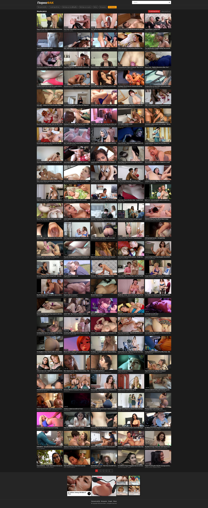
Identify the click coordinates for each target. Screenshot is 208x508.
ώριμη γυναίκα (159, 277)
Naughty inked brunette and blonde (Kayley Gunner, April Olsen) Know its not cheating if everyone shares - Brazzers (131, 314)
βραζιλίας (147, 125)
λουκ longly (124, 49)
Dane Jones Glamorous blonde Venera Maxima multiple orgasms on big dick (50, 181)
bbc (41, 106)
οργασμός (44, 277)
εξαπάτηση (67, 372)
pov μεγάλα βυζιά (41, 334)
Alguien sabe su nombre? (70, 295)
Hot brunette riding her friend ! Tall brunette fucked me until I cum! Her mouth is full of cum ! (104, 408)
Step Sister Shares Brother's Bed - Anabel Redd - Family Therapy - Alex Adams (131, 200)
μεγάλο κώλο (99, 87)
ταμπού (72, 372)
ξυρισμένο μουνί (149, 429)
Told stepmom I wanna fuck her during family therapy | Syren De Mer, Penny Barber (158, 295)
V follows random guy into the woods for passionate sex (131, 29)
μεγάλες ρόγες (102, 239)
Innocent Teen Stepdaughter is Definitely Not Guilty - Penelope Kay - (158, 333)
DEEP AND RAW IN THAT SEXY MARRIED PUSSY (76, 48)
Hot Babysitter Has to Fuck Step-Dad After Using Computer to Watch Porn (50, 333)
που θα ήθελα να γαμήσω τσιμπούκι (127, 296)
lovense (131, 220)
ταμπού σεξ (73, 334)
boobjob (93, 391)
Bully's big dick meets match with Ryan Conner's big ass (50, 408)
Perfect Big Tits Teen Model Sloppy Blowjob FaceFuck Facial (104, 427)
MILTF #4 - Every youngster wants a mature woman (158, 200)
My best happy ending (96, 295)
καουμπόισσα (148, 68)
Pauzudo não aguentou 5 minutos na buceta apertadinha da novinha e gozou (77, 257)
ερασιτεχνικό (148, 163)
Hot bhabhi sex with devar (151, 314)
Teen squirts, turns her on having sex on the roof (103, 124)
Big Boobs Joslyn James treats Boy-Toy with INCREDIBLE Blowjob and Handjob (131, 295)
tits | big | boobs (124, 125)
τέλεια (124, 448)
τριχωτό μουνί (122, 68)
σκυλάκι (39, 277)
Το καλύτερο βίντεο (54, 7)
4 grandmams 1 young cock (152, 29)
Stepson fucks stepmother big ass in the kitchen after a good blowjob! (50, 29)
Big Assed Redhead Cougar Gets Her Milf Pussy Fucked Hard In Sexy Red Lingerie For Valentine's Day (50, 124)
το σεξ (46, 68)
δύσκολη (93, 87)
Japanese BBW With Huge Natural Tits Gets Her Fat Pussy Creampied (131, 105)
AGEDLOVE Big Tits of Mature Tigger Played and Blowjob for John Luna (104, 105)
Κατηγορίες (103, 7)
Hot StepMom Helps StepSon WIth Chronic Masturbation (50, 352)
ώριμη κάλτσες (68, 163)
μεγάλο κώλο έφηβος (50, 87)
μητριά (97, 353)
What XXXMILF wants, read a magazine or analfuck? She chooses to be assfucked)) (158, 162)
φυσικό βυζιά (67, 239)
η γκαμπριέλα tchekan (105, 258)
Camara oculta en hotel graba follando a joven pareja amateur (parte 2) (158, 389)
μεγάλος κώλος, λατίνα (81, 258)
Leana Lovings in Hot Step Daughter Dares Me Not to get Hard (158, 257)
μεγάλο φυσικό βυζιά (79, 125)
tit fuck (52, 258)
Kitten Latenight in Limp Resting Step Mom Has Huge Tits (131, 48)
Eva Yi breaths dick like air (98, 371)
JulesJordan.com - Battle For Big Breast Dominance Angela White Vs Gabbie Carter (50, 371)
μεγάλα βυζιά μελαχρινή (127, 353)
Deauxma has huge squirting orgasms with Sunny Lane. (50, 314)
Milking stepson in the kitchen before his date (103, 238)
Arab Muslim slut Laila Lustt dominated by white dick (104, 143)
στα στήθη (163, 391)
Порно (41, 3)
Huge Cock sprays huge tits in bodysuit (155, 371)
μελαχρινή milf (122, 182)
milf (65, 277)
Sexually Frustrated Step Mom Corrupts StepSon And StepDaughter (104, 219)
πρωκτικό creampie (96, 125)
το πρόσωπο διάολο (78, 315)
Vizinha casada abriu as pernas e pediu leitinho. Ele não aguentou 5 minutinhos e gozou (50, 86)
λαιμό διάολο (40, 68)
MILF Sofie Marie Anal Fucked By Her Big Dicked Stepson (77, 143)
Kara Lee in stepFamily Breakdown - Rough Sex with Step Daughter (131, 257)
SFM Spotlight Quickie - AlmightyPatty (155, 238)
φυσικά (74, 144)
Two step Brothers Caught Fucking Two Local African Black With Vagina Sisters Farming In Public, (158, 48)
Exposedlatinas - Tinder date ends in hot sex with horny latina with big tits (50, 465)
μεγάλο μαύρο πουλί (106, 372)
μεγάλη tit (126, 144)
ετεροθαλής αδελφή (162, 448)
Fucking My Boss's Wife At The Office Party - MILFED (158, 352)
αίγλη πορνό (43, 163)
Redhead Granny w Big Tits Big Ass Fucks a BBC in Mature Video (77, 124)
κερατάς (123, 239)
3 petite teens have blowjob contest (100, 48)
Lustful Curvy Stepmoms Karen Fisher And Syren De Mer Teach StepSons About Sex (131, 408)
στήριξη (127, 334)
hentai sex (124, 372)
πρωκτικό (39, 296)
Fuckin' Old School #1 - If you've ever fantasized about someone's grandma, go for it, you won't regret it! (158, 276)
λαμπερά (42, 448)
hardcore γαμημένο (150, 277)
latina (92, 182)
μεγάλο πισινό (148, 467)
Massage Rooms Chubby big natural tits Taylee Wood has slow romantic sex (77, 181)
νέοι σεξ (46, 182)
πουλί (69, 68)
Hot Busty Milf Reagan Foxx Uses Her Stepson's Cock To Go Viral (77, 105)
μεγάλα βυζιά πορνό (48, 467)
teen (93, 31)
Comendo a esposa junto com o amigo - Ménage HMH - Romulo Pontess (158, 124)
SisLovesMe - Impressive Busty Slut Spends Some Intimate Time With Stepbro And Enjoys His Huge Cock (104, 389)
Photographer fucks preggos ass (154, 408)
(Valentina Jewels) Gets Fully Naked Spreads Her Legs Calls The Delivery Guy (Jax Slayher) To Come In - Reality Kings (104, 446)
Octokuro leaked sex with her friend (73, 408)
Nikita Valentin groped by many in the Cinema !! (103, 257)
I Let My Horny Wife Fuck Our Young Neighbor (130, 238)
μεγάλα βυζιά (154, 49)
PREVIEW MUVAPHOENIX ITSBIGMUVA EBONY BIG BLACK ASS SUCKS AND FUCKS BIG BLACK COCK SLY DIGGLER (50, 389)
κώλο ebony (94, 201)
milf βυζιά (66, 49)
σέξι (146, 353)
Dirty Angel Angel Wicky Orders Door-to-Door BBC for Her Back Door (77, 29)
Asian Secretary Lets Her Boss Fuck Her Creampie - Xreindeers (104, 86)
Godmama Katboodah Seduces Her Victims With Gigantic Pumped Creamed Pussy (50, 238)
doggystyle (148, 49)
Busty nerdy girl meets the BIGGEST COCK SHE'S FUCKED (104, 67)
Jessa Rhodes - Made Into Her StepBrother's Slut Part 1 (131, 143)
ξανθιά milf (67, 31)
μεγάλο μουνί (40, 182)
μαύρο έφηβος (156, 106)
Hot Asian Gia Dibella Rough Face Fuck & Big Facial (50, 67)
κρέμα (154, 182)
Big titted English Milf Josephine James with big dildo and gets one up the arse (50, 295)
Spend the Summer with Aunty (44, 48)
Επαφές (110, 501)
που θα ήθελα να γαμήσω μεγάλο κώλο (47, 125)
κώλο (46, 31)
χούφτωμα (121, 144)
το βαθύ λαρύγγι (41, 372)
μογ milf (42, 239)
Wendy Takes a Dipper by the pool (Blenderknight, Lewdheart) (77, 352)
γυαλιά (119, 277)
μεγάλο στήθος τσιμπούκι (43, 258)
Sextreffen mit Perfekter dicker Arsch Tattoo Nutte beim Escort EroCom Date (131, 446)
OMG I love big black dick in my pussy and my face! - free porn (158, 105)
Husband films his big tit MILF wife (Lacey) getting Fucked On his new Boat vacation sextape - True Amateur (158, 86)
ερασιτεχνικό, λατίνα (123, 220)
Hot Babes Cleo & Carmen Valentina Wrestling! (130, 86)
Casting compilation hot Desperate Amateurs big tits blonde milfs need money (104, 333)
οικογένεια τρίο (149, 296)
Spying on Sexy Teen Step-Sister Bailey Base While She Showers (77, 446)
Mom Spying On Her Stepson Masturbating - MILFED (77, 371)
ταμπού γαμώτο (71, 467)
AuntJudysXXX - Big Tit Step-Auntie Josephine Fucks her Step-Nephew (77, 162)
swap (119, 239)
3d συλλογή (148, 239)
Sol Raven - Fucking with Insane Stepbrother (102, 276)
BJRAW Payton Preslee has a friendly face (48, 257)
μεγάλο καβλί (129, 68)
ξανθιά (65, 68)
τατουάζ (93, 144)
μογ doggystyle (68, 201)
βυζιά (71, 31)
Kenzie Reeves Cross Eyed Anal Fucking (47, 427)
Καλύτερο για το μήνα (85, 7)
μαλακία (66, 87)
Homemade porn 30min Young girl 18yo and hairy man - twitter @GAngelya (131, 67)
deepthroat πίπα (68, 315)
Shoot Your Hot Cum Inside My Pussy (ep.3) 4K (49, 219)
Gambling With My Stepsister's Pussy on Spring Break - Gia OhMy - (77, 333)
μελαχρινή (74, 182)
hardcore (93, 296)
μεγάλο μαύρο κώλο (42, 410)
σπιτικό (39, 220)
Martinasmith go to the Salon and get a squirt (130, 219)
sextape (157, 87)
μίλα (40, 49)
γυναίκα (106, 334)
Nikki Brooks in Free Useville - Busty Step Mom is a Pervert (50, 200)
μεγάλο (147, 31)
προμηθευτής (121, 31)
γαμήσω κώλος (157, 467)
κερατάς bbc (73, 49)
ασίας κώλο (67, 296)
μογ (96, 163)
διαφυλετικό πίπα (95, 372)
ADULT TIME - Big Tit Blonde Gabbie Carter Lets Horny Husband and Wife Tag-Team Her (77, 314)
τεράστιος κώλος (122, 106)
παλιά (150, 144)
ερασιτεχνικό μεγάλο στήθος (152, 391)
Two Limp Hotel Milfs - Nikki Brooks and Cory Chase (131, 333)
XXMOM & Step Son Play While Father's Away (156, 219)
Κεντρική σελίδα (42, 7)
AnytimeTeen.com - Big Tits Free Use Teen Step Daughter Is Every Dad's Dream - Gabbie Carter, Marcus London (131, 352)
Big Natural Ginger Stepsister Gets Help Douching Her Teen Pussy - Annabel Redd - (158, 446)
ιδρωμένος (124, 87)
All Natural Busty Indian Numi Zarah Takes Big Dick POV (131, 427)
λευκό (47, 372)
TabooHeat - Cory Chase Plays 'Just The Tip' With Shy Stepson (131, 276)
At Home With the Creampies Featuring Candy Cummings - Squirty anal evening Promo (77, 389)
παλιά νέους (152, 31)
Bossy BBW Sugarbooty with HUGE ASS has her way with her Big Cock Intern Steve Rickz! (50, 143)
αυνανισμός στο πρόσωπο (125, 315)
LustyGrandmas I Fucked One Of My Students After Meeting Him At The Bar (104, 162)
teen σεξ (120, 163)
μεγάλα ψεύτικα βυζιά (143, 296)
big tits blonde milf (149, 87)
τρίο (119, 125)
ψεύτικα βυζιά (130, 391)
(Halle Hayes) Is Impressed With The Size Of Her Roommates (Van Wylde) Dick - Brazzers (104, 200)
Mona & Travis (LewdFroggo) (98, 314)
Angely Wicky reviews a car (71, 276)
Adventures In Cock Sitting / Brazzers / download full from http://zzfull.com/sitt (77, 86)
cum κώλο (66, 353)
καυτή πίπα (40, 467)
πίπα (65, 106)
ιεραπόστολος (67, 144)
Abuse (115, 501)
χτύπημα (155, 68)
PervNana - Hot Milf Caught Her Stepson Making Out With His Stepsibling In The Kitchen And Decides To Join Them (104, 352)
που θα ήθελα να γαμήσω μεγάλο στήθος (136, 182)
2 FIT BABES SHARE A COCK (125, 124)
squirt (38, 239)
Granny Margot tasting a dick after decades (75, 200)
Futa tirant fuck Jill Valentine (125, 371)
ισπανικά (93, 68)
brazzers (71, 87)
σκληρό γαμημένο (51, 334)
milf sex (39, 201)
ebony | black (94, 467)
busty (65, 410)
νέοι (68, 220)
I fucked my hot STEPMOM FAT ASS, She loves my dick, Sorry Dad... (104, 181)
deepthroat (99, 296)
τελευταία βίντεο (165, 11)
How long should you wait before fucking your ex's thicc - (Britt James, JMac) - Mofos (77, 238)
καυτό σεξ (93, 220)
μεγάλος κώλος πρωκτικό (109, 125)
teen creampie (40, 87)
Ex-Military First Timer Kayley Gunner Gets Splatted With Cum (158, 427)
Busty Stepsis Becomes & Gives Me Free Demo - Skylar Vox (131, 162)
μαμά (154, 163)
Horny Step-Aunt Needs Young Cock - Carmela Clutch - (50, 276)
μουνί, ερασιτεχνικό (42, 144)
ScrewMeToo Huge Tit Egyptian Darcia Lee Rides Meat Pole (131, 465)
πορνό (73, 201)
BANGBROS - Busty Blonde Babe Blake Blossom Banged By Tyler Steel (50, 446)
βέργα (99, 49)
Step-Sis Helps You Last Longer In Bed (74, 427)
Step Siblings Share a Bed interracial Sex (74, 465)
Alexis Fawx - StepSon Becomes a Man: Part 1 (157, 67)
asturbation (45, 315)
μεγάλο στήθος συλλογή (97, 334)
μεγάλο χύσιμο (41, 31)
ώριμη (92, 106)
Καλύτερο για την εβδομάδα (69, 7)
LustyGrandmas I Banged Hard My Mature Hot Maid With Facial (158, 143)
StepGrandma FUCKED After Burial (127, 389)
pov (38, 49)
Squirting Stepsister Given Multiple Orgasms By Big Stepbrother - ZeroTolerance (77, 67)
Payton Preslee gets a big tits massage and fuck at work (158, 465)
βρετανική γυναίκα (99, 106)
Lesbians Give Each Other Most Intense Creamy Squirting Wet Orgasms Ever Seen (158, 181)
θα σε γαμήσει (101, 201)
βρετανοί (45, 296)
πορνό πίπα (94, 277)
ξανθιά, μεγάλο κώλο (53, 410)
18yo (123, 201)
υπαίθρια (147, 201)
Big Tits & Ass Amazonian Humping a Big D (129, 181)
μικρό (42, 429)
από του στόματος (122, 467)
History (95, 7)
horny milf (150, 353)
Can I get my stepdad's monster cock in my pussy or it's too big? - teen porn (104, 29)
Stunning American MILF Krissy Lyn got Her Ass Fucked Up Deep (50, 162)
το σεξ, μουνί (157, 429)
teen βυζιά (66, 334)
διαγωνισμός (94, 49)
